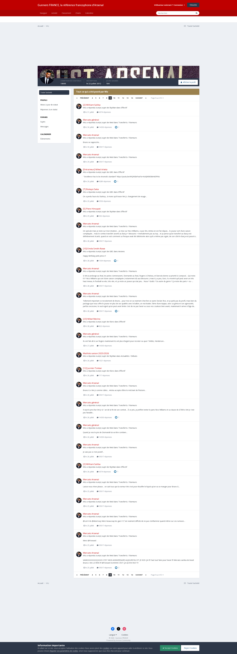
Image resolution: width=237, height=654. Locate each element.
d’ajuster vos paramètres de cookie (64, 651)
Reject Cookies (190, 648)
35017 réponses (105, 147)
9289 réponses (105, 181)
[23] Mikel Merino (91, 318)
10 (114, 98)
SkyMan (112, 107)
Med (111, 122)
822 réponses (104, 326)
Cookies (124, 634)
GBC (111, 172)
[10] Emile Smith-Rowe (94, 248)
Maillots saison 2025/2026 (96, 353)
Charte (78, 13)
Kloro (111, 321)
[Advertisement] (83, 48)
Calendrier (89, 13)
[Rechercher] (196, 13)
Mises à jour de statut (183, 13)
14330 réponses (105, 127)
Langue (112, 634)
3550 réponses (105, 201)
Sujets (42, 122)
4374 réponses (105, 112)
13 (127, 98)
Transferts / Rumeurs (127, 122)
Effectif (124, 107)
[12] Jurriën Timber (92, 368)
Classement (66, 13)
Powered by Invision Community (118, 640)
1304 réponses (105, 261)
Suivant (139, 98)
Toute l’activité (46, 92)
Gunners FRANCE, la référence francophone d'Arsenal (70, 5)
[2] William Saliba (91, 104)
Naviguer (43, 13)
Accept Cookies (171, 648)
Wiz (84, 107)
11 (118, 98)
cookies (106, 648)
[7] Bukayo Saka (91, 189)
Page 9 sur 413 (157, 98)
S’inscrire (193, 5)
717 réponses (104, 375)
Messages (44, 126)
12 (123, 98)
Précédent (84, 98)
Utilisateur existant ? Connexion (169, 5)
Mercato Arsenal (91, 135)
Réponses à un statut (48, 109)
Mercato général (91, 119)
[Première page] (77, 98)
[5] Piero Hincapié (91, 208)
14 (132, 98)
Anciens (121, 251)
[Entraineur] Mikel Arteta (95, 169)
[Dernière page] (146, 98)
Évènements (45, 139)
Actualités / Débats (129, 356)
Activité (54, 13)
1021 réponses (105, 360)
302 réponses (104, 216)
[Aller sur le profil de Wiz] (79, 106)
